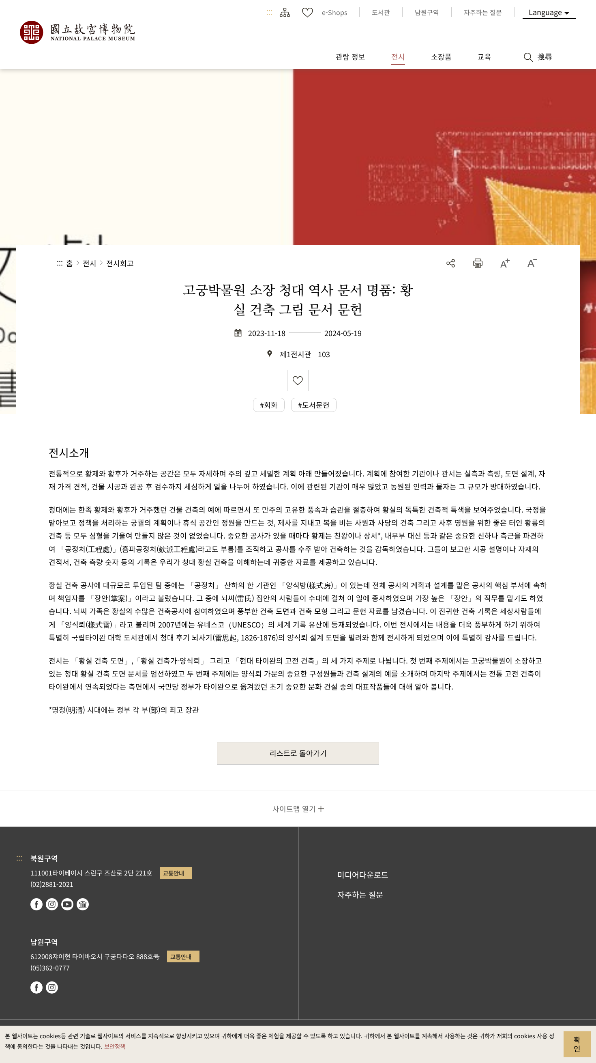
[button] (478, 263)
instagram (52, 904)
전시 (89, 263)
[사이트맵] (285, 12)
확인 (577, 1044)
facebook (36, 904)
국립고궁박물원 (77, 32)
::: (269, 12)
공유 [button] (451, 263)
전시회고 (120, 263)
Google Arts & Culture (83, 904)
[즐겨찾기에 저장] (298, 380)
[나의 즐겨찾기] (307, 12)
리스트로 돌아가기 (298, 753)
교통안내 (173, 873)
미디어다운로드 (362, 874)
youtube (67, 904)
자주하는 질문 (360, 894)
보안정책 (114, 1046)
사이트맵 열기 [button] (294, 808)
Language (545, 11)
